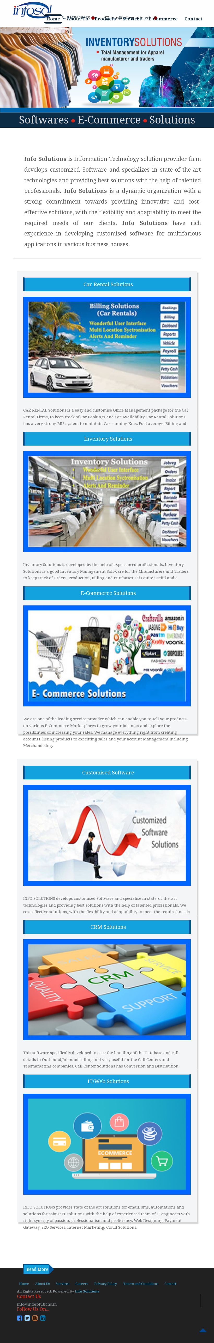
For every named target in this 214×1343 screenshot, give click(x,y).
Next (111, 132)
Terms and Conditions (140, 1284)
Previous (103, 132)
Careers (81, 1284)
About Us (77, 18)
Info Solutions (86, 1291)
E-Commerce (163, 18)
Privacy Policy (105, 1284)
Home (53, 18)
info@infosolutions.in (37, 1304)
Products (105, 18)
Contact (194, 18)
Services (132, 18)
